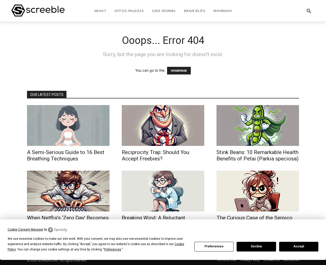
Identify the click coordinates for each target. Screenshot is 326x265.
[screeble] (38, 11)
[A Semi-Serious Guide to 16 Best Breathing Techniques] (68, 125)
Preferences (214, 246)
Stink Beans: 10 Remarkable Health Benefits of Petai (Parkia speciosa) (257, 155)
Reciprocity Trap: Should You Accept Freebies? (155, 155)
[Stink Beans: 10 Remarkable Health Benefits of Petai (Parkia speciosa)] (257, 125)
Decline (256, 246)
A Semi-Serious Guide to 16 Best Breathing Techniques (65, 155)
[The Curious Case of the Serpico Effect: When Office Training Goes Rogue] (257, 191)
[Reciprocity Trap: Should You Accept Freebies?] (163, 125)
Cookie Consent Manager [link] (25, 229)
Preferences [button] (112, 249)
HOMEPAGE (179, 70)
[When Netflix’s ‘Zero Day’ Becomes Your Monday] (68, 191)
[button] (288, 11)
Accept (298, 246)
